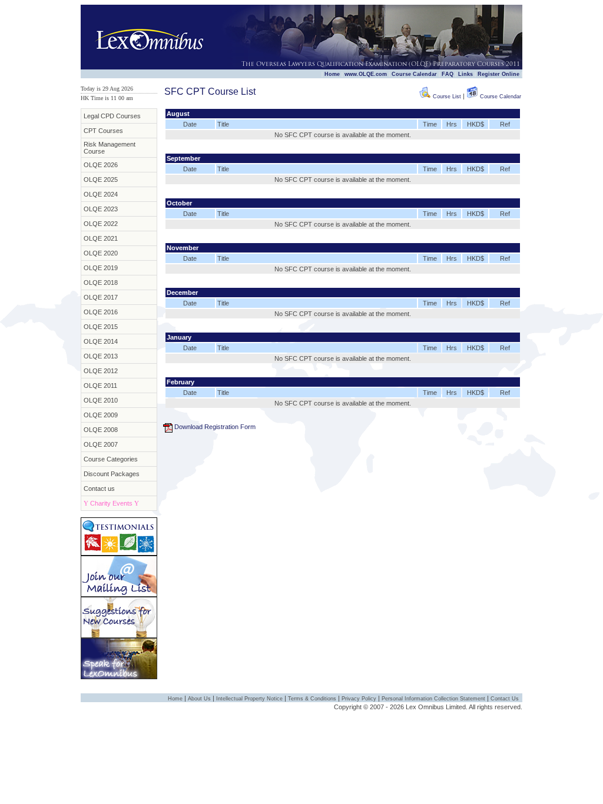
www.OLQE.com (365, 74)
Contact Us (505, 699)
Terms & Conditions (312, 699)
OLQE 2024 (101, 194)
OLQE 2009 (101, 414)
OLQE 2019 (101, 267)
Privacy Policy (359, 699)
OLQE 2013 (101, 356)
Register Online (498, 74)
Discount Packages (112, 473)
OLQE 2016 (101, 311)
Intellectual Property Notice (249, 699)
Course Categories (111, 459)
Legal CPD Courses (112, 115)
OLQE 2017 (101, 297)
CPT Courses (103, 130)
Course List (446, 96)
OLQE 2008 (101, 429)
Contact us (99, 488)
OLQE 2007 (101, 444)
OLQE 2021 (101, 238)
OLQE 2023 (101, 208)
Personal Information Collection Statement (433, 699)
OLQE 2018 (101, 282)
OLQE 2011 (100, 385)
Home (332, 74)
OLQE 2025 (101, 179)
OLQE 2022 (101, 223)
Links (465, 74)
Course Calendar (414, 74)
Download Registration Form (215, 426)
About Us (199, 699)
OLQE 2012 (101, 370)
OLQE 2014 (101, 341)
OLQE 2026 (101, 164)
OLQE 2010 (101, 400)
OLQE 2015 (101, 326)
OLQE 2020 (101, 253)
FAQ (447, 74)
